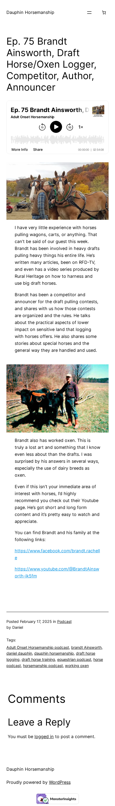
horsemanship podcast (43, 665)
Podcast (64, 621)
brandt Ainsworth (86, 647)
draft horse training (38, 659)
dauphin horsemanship (54, 653)
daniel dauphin (19, 653)
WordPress (60, 782)
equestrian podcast (74, 659)
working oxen (77, 665)
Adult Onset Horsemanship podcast (37, 647)
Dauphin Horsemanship (30, 12)
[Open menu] (89, 12)
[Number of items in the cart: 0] (104, 12)
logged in (44, 736)
